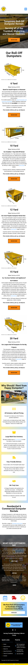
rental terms (14, 229)
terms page (21, 165)
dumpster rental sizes (17, 523)
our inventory (18, 439)
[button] (25, 9)
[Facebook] (13, 630)
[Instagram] (15, 630)
